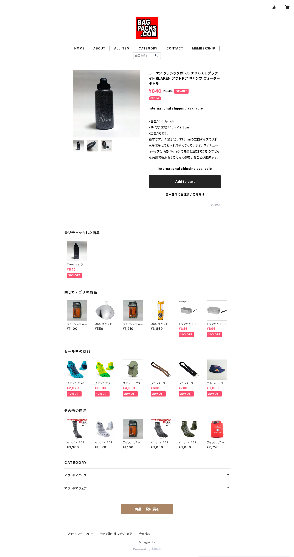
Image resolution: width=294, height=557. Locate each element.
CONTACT (174, 48)
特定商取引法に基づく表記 (116, 533)
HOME (79, 48)
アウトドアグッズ (75, 475)
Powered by (142, 549)
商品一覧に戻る (147, 509)
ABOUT (99, 48)
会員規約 (144, 533)
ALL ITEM (122, 48)
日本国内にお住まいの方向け (185, 194)
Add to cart (185, 181)
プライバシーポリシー (80, 533)
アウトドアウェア (75, 488)
